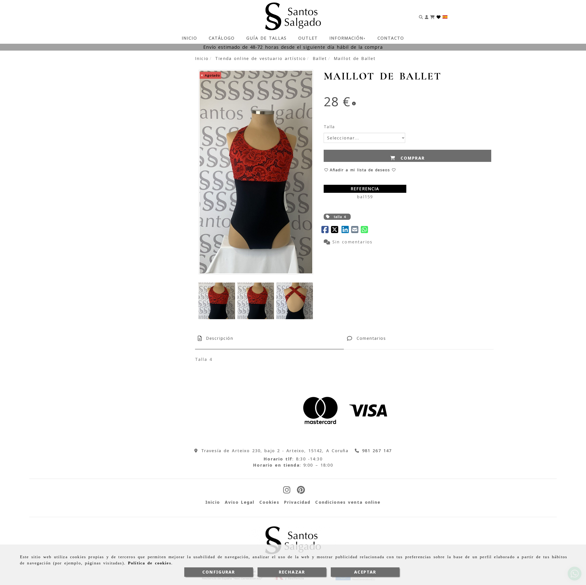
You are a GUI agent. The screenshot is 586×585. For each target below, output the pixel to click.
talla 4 (340, 217)
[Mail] (356, 231)
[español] (445, 16)
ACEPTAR (365, 572)
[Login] (439, 16)
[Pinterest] (301, 491)
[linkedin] (346, 231)
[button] (426, 16)
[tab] (269, 338)
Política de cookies (149, 563)
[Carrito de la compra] (432, 16)
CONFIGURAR (218, 572)
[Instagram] (287, 491)
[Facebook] (326, 231)
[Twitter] (336, 231)
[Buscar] (421, 16)
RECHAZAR (292, 572)
